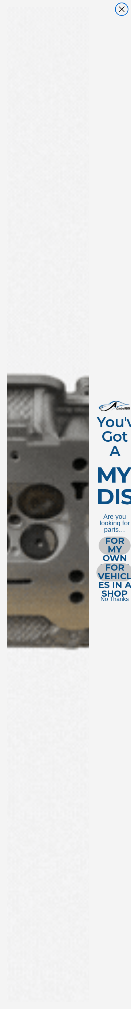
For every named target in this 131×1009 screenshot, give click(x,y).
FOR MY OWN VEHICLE (114, 546)
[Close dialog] (121, 9)
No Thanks (114, 599)
